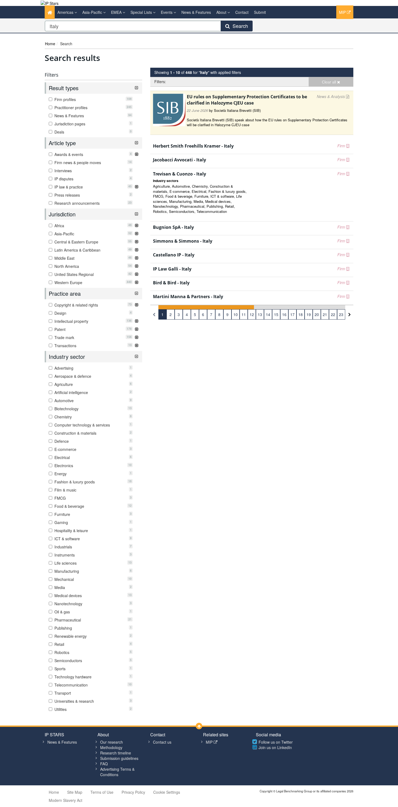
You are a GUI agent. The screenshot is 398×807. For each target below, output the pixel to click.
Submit (260, 12)
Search (239, 25)
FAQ (104, 763)
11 (244, 314)
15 (276, 314)
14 (268, 314)
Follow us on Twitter (276, 742)
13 (260, 314)
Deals (92, 132)
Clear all (329, 81)
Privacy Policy (133, 792)
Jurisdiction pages (92, 123)
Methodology (111, 747)
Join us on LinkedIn (275, 747)
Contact (242, 12)
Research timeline (115, 753)
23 (341, 314)
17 (292, 314)
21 (325, 314)
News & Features (196, 12)
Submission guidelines (119, 758)
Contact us (162, 742)
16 (284, 314)
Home (50, 43)
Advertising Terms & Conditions (117, 771)
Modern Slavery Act (65, 800)
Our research (111, 742)
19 (308, 314)
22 (333, 314)
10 (235, 314)
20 (317, 314)
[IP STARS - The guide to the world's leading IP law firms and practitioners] (49, 2)
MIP (343, 12)
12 (252, 314)
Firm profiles (92, 99)
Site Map (74, 792)
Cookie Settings (166, 792)
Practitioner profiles (92, 107)
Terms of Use (101, 792)
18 (300, 314)
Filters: (160, 81)
